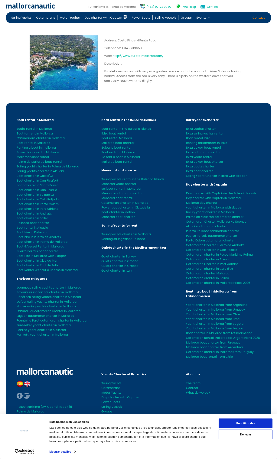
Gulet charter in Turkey (118, 256)
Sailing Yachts (21, 17)
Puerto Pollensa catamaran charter (212, 231)
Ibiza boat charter (199, 171)
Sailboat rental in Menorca (121, 188)
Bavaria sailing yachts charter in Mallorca (47, 292)
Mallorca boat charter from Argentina (214, 347)
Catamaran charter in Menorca (124, 203)
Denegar (245, 434)
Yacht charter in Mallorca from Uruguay (215, 309)
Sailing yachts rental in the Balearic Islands (132, 179)
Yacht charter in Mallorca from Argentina (216, 305)
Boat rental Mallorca (116, 138)
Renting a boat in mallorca (36, 147)
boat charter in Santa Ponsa (37, 185)
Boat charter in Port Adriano (37, 209)
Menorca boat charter (119, 170)
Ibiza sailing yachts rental (204, 133)
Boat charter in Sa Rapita (35, 194)
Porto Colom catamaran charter (210, 240)
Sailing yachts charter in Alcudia (40, 171)
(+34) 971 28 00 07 (159, 7)
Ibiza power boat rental (203, 147)
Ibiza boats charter (200, 166)
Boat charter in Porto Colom (38, 204)
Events (201, 17)
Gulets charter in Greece (119, 266)
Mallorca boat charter (118, 143)
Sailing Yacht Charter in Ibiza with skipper (216, 176)
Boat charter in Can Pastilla (37, 190)
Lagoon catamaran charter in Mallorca (45, 316)
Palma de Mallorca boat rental (39, 162)
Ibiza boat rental (113, 133)
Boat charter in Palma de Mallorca (42, 242)
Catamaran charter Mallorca (207, 273)
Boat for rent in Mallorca (35, 133)
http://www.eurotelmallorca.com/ (138, 56)
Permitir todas (245, 423)
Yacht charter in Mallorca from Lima (213, 319)
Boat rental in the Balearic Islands (128, 120)
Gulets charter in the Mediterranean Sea (133, 247)
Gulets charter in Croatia (119, 261)
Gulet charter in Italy (116, 270)
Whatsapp (189, 7)
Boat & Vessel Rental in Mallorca (40, 246)
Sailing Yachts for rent (119, 225)
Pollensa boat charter (33, 223)
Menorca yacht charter (118, 184)
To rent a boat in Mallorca (120, 157)
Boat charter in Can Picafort (37, 180)
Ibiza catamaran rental (203, 152)
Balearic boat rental (116, 147)
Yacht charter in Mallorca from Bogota (214, 324)
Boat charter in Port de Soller (38, 265)
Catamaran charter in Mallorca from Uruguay (220, 352)
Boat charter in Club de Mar (37, 260)
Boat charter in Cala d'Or (35, 176)
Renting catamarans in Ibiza (206, 143)
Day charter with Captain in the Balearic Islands (221, 193)
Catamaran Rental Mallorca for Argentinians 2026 (223, 338)
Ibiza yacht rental (199, 157)
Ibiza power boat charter (204, 162)
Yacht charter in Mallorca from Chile (213, 314)
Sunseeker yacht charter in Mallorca (44, 325)
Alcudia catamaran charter (206, 226)
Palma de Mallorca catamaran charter (215, 217)
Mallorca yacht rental (33, 157)
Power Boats (141, 17)
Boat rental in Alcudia (32, 227)
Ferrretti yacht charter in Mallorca (42, 334)
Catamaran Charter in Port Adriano (212, 264)
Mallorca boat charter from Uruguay (213, 342)
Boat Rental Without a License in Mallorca (47, 270)
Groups (186, 17)
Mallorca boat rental (116, 162)
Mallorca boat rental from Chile (209, 356)
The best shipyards (32, 278)
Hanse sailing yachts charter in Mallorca (46, 306)
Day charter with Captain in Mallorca (213, 198)
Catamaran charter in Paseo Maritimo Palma (219, 254)
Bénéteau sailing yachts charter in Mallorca (49, 297)
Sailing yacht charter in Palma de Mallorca (48, 166)
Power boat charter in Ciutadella (125, 207)
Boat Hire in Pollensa (32, 232)
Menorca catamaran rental (121, 193)
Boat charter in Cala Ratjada (38, 199)
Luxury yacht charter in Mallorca (210, 212)
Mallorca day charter (201, 203)
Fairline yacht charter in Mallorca (41, 330)
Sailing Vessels (165, 17)
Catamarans (45, 17)
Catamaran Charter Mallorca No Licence (216, 221)
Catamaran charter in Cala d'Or (209, 269)
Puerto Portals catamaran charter (211, 236)
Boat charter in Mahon (118, 212)
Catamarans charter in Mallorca (41, 138)
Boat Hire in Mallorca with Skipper (41, 256)
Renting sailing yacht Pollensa (123, 239)
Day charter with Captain (103, 17)
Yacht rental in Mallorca (34, 129)
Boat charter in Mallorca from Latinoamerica (219, 333)
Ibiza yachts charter (202, 120)
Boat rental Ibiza (198, 138)
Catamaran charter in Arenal (207, 259)
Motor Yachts (70, 17)
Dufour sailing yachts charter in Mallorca (47, 301)
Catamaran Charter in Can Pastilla (211, 250)
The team (193, 383)
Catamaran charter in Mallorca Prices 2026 (218, 283)
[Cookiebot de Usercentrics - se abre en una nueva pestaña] (24, 451)
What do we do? (198, 392)
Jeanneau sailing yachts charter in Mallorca (49, 287)
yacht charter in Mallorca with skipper (214, 207)
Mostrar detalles (60, 451)
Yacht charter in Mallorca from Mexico (214, 328)
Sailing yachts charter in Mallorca (126, 234)
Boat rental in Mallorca (35, 120)
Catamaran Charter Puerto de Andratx (215, 245)
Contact (212, 7)
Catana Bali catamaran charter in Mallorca (48, 311)
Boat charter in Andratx (34, 213)
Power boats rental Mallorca (38, 152)
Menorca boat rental (116, 198)
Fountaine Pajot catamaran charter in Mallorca (51, 320)
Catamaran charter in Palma (207, 278)
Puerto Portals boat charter (37, 251)
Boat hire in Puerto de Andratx (39, 237)
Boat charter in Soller (32, 218)
